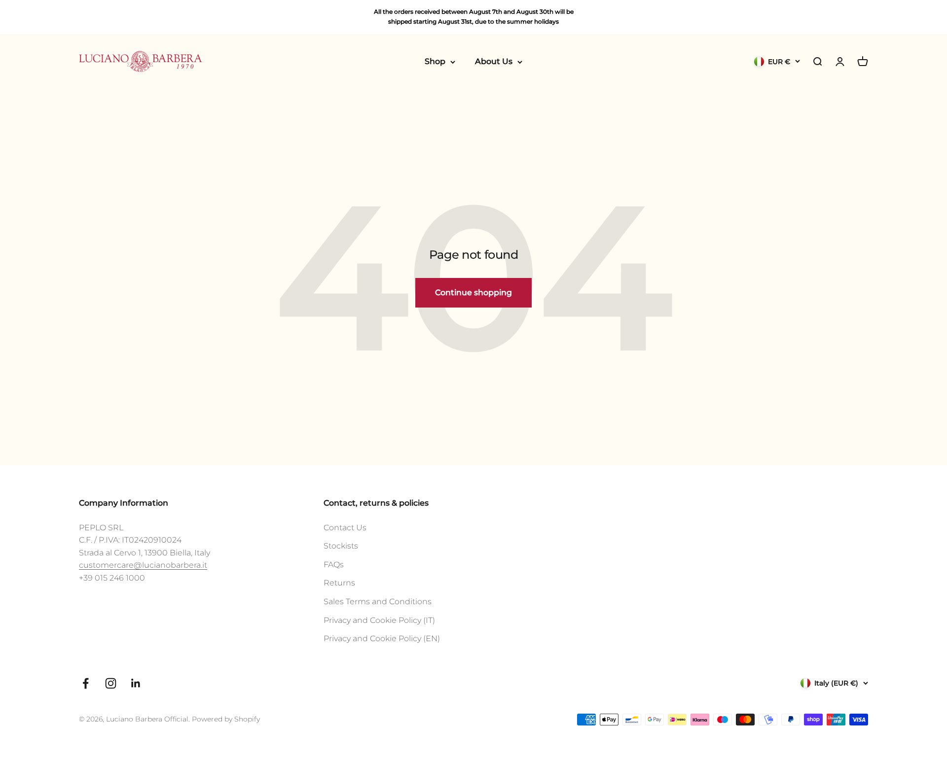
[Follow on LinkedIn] (136, 683)
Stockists (341, 546)
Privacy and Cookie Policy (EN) (382, 638)
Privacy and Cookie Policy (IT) (379, 620)
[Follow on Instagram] (110, 683)
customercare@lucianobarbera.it (143, 565)
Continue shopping (473, 292)
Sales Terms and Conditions (378, 601)
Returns (339, 582)
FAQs (334, 564)
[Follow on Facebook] (85, 683)
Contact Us (345, 527)
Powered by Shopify (226, 719)
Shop (435, 61)
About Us (493, 61)
